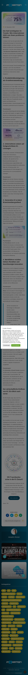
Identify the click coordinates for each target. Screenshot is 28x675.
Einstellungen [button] (7, 345)
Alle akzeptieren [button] (15, 345)
